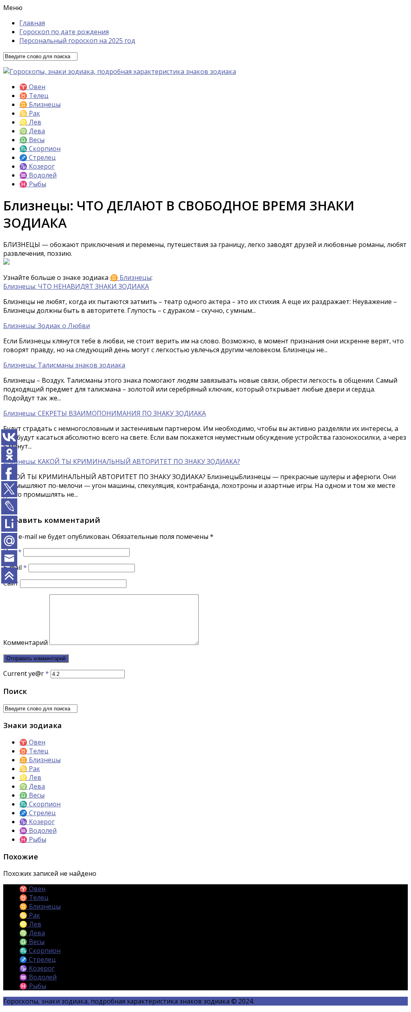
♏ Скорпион (40, 148)
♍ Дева (32, 130)
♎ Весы (32, 139)
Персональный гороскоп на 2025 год (77, 40)
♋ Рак (29, 113)
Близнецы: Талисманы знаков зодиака (64, 365)
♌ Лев (30, 122)
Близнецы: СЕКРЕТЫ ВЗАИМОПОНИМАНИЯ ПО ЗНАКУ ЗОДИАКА (104, 413)
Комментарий (25, 642)
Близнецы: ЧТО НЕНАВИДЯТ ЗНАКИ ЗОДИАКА (76, 286)
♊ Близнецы (40, 104)
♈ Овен (32, 86)
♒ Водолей (38, 175)
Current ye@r (26, 673)
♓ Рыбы (32, 184)
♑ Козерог (37, 166)
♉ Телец (34, 95)
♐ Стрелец (37, 157)
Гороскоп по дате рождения (64, 31)
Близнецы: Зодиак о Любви (46, 325)
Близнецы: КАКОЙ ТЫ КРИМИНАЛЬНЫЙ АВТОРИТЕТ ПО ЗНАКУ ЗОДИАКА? (121, 461)
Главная (32, 22)
